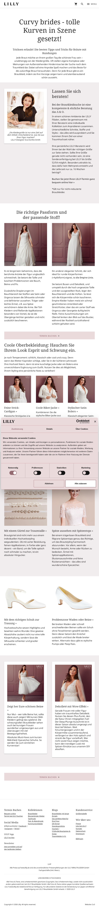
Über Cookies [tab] (82, 429)
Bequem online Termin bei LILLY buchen (13, 814)
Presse (78, 823)
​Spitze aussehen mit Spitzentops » (72, 530)
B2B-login (79, 839)
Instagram (9, 828)
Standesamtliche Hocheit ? (58, 827)
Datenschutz (80, 831)
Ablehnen (49, 483)
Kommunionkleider (35, 824)
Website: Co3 (90, 904)
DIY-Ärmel (56, 824)
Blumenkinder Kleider (36, 816)
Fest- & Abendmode (35, 821)
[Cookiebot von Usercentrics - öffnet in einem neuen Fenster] (78, 421)
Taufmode (32, 818)
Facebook (22, 826)
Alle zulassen (81, 483)
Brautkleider (32, 813)
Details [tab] (49, 429)
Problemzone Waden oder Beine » (72, 619)
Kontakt (79, 828)
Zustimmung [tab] (17, 429)
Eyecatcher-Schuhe (28, 740)
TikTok (16, 828)
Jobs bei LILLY (81, 826)
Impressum (80, 833)
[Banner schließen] (95, 421)
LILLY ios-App (9, 837)
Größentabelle (81, 813)
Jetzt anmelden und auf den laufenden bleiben (13, 847)
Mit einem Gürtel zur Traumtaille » (25, 530)
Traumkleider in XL (59, 836)
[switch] (37, 473)
